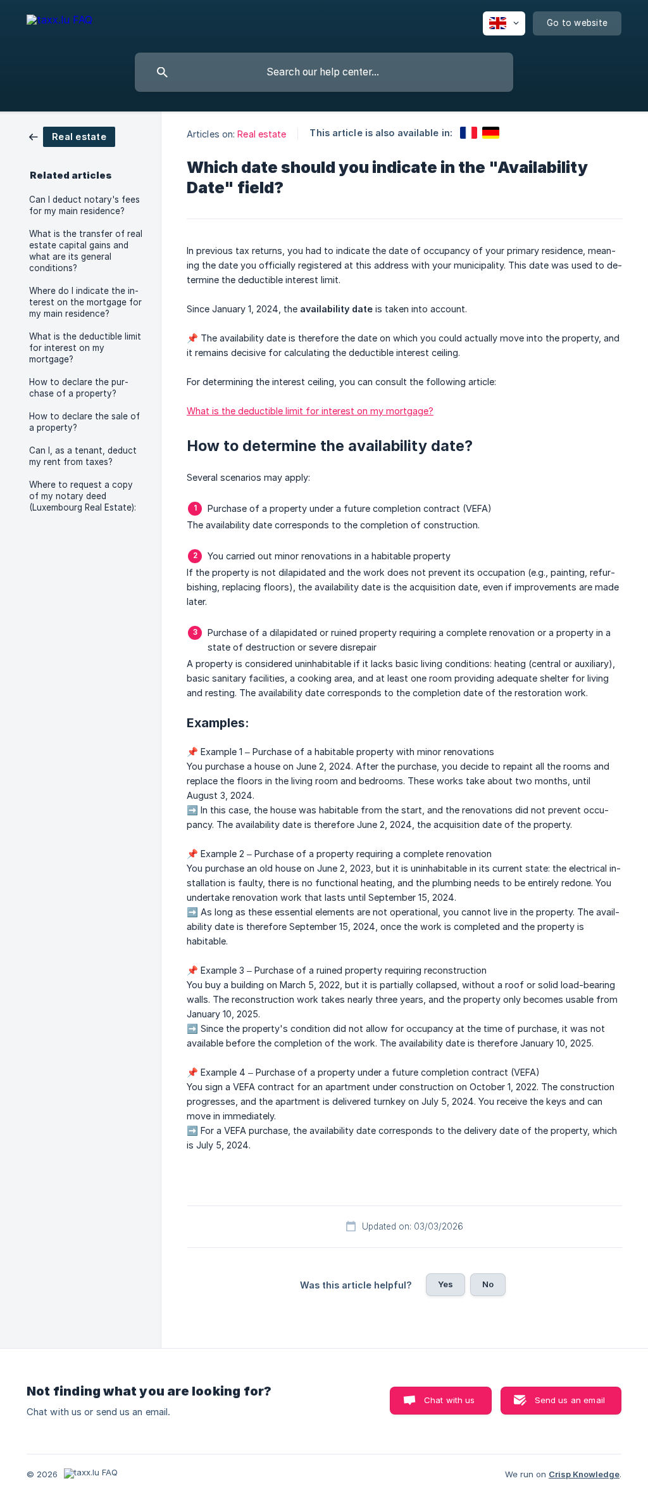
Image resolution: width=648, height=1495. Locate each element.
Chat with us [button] (449, 1400)
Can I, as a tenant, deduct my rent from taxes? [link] (83, 456)
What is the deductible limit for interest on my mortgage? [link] (85, 347)
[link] (72, 136)
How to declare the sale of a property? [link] (84, 422)
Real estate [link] (261, 134)
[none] (59, 21)
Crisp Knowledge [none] (584, 1474)
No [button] (488, 1284)
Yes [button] (445, 1284)
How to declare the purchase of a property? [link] (78, 387)
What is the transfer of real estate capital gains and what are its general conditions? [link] (85, 251)
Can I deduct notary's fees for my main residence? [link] (84, 205)
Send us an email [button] (570, 1400)
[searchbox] (324, 72)
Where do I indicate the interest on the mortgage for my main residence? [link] (85, 302)
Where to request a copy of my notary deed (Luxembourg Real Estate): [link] (82, 496)
